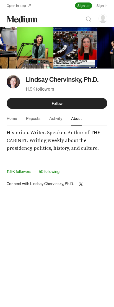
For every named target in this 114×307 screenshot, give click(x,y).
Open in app (16, 5)
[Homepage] (22, 19)
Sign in (102, 5)
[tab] (12, 118)
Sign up (83, 5)
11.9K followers (39, 89)
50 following (49, 171)
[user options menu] (103, 18)
